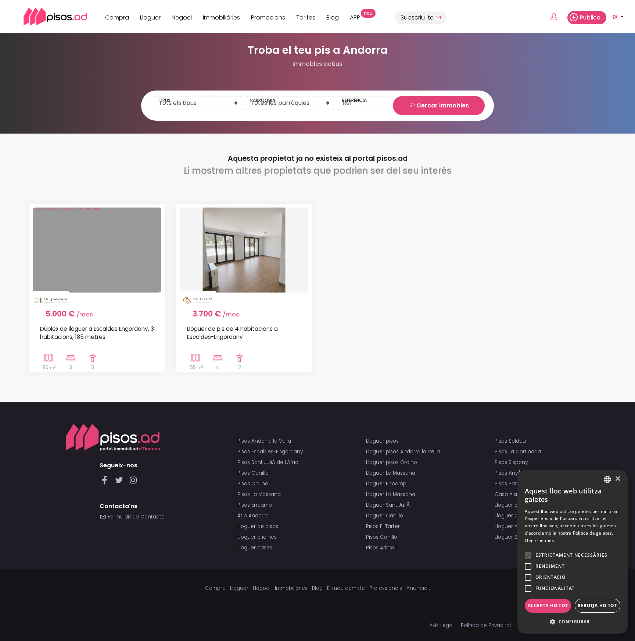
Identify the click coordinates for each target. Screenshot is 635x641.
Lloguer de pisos (257, 526)
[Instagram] (133, 482)
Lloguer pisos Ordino (391, 462)
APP (358, 16)
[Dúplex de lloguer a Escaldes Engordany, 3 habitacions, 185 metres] (97, 250)
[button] (572, 621)
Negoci (182, 17)
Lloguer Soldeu (513, 537)
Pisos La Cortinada (518, 451)
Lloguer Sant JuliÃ (388, 505)
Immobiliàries (221, 17)
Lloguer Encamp (386, 483)
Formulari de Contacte (135, 516)
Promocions (268, 17)
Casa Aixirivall (511, 494)
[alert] (572, 552)
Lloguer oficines (257, 537)
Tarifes (305, 17)
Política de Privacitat (486, 625)
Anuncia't (418, 588)
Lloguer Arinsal (513, 526)
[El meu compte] (558, 17)
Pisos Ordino (252, 483)
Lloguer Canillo (384, 515)
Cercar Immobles (442, 105)
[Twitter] (120, 482)
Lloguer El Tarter (514, 505)
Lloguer (150, 17)
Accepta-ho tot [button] (548, 605)
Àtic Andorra (253, 515)
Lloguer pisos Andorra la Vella (403, 451)
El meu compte (346, 588)
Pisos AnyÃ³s (510, 473)
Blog (332, 17)
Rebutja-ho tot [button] (597, 605)
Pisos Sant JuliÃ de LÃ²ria (267, 462)
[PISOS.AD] (47, 16)
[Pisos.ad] (113, 437)
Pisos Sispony (511, 462)
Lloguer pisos (382, 441)
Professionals (385, 588)
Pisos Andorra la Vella (264, 441)
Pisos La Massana (259, 494)
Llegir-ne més (539, 540)
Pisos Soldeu (510, 441)
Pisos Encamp (254, 505)
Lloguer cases (254, 547)
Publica (590, 17)
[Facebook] (106, 482)
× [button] (617, 479)
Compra (117, 17)
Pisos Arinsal (381, 547)
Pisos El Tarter (383, 526)
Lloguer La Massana (390, 473)
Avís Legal (441, 625)
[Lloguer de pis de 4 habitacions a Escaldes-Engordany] (244, 250)
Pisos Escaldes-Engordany (270, 451)
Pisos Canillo (253, 473)
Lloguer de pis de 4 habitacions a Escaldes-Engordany (232, 332)
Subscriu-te (418, 17)
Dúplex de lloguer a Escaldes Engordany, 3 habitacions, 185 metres (97, 332)
